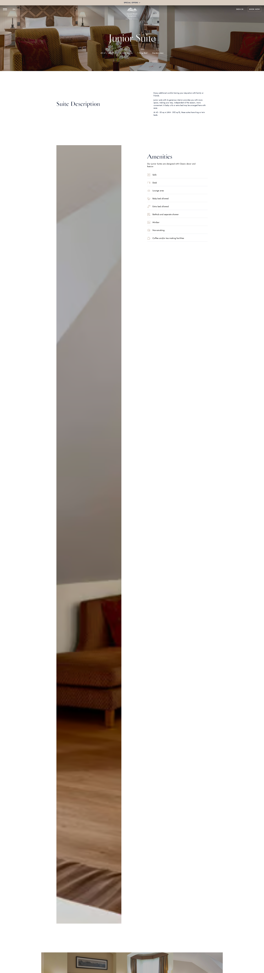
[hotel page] (132, 9)
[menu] (5, 9)
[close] (139, 2)
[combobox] (15, 9)
